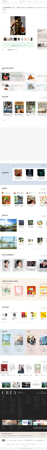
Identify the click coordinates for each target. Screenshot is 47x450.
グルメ (2, 401)
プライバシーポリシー (41, 444)
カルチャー (3, 402)
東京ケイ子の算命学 (44, 402)
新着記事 (21, 1)
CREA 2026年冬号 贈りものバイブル (20, 403)
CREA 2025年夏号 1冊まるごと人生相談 (20, 408)
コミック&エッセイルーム (36, 1)
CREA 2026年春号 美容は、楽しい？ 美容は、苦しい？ (21, 401)
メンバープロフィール (20, 428)
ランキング (3, 407)
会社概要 (13, 444)
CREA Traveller (19, 448)
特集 (25, 1)
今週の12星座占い (43, 401)
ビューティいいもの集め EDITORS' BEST (12, 410)
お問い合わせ (17, 444)
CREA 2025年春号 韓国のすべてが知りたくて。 (21, 410)
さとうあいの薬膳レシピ (12, 407)
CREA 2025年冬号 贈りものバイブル (20, 411)
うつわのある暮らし (12, 408)
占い (41, 1)
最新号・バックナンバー (4, 428)
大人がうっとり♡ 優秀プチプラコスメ (13, 411)
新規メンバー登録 (42, 41)
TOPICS (3, 412)
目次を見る (6, 348)
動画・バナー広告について (22, 444)
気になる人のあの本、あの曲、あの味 (29, 399)
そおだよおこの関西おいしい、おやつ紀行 (13, 405)
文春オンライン (27, 448)
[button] (3, 26)
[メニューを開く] (43, 1)
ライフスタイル (3, 403)
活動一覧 (19, 429)
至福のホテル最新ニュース (12, 404)
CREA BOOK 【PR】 (4, 429)
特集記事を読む (6, 350)
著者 (10, 429)
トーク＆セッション (30, 1)
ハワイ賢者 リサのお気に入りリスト (13, 401)
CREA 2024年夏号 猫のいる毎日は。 (20, 415)
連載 (23, 1)
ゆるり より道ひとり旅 (36, 408)
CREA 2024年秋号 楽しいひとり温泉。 (20, 413)
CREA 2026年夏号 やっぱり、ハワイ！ (20, 399)
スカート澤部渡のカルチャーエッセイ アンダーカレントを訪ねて (37, 406)
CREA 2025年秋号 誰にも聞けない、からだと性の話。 (21, 406)
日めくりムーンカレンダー (44, 403)
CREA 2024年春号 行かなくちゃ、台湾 (20, 417)
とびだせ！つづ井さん (36, 401)
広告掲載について (27, 444)
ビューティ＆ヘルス (4, 404)
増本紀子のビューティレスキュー (13, 413)
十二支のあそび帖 (35, 402)
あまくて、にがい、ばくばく (36, 404)
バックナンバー (20, 332)
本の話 (31, 448)
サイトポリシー (36, 444)
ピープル (11, 428)
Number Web (23, 448)
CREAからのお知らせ (4, 413)
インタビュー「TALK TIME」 (36, 403)
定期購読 (32, 444)
